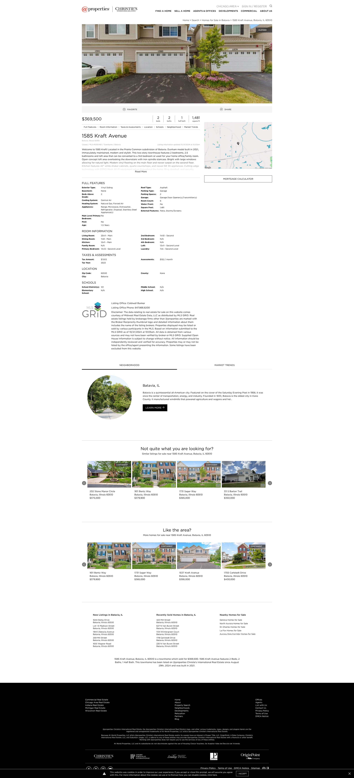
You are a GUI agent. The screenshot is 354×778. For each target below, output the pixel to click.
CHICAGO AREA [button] (227, 6)
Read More (141, 171)
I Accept (242, 773)
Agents (258, 702)
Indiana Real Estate (94, 705)
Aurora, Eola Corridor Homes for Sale (237, 634)
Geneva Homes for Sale (231, 620)
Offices (258, 700)
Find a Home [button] (163, 11)
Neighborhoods (182, 708)
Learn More (154, 407)
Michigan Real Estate (95, 708)
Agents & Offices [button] (204, 11)
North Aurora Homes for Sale (234, 623)
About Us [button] (266, 11)
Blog (177, 719)
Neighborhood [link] (174, 127)
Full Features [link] (90, 127)
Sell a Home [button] (182, 11)
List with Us (261, 705)
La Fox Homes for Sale (230, 630)
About (178, 702)
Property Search (182, 705)
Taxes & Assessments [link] (131, 127)
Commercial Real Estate (96, 700)
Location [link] (148, 127)
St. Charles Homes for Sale (232, 627)
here (215, 775)
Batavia (117, 144)
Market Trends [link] (191, 127)
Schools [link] (160, 127)
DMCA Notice (261, 716)
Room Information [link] (109, 127)
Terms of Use (261, 713)
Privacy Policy (262, 711)
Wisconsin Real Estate (96, 711)
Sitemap (255, 768)
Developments (228, 11)
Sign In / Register (254, 6)
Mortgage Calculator (238, 179)
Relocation (180, 713)
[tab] (129, 365)
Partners (179, 716)
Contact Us (260, 708)
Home (177, 700)
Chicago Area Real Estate (97, 702)
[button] (238, 145)
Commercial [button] (249, 11)
